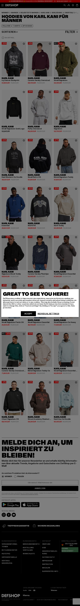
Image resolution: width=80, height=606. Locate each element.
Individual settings (48, 313)
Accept (28, 313)
